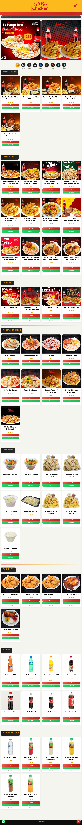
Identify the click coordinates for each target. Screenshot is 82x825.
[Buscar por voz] (79, 17)
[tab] (17, 65)
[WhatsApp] (3, 821)
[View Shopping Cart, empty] (75, 6)
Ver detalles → (10, 194)
